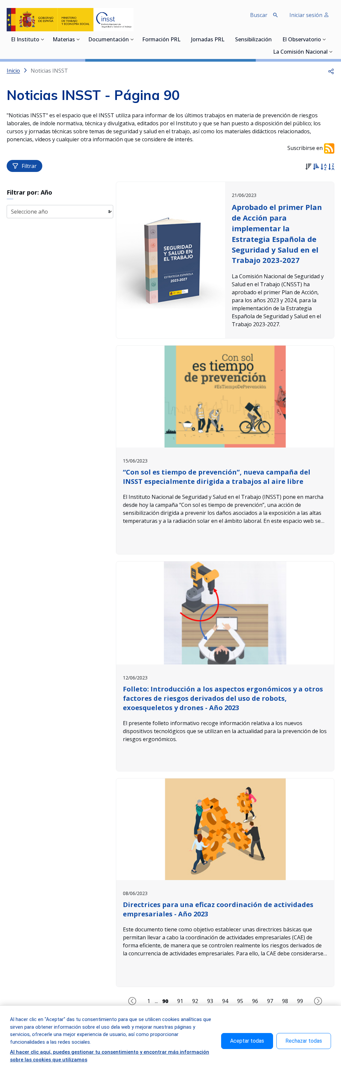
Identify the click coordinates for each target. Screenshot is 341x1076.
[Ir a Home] (70, 19)
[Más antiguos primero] (316, 167)
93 (210, 1001)
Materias (64, 40)
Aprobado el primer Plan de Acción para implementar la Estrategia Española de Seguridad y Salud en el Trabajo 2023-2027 (277, 233)
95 (240, 1001)
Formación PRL (161, 40)
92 (195, 1001)
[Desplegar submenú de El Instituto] (42, 39)
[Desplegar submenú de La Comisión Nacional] (331, 51)
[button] (331, 71)
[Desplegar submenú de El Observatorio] (324, 39)
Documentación (108, 40)
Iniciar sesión (306, 15)
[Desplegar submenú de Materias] (78, 39)
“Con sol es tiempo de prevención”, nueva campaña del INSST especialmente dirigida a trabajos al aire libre (216, 477)
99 (300, 1001)
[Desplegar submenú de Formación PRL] (182, 39)
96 (255, 1001)
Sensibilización (253, 40)
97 (270, 1001)
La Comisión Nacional (300, 52)
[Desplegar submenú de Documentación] (132, 39)
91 (180, 1001)
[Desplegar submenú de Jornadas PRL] (226, 39)
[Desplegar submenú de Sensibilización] (274, 39)
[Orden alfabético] (323, 167)
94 (225, 1001)
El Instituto (25, 40)
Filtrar (29, 166)
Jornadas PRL (207, 40)
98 (285, 1001)
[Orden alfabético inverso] (331, 167)
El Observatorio (301, 40)
